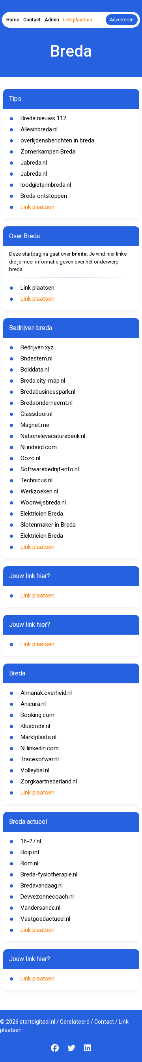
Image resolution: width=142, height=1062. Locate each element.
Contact (32, 20)
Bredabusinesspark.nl (48, 391)
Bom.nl (29, 863)
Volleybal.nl (35, 770)
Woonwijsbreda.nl (43, 502)
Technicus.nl (36, 480)
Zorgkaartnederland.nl (49, 781)
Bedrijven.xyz (37, 347)
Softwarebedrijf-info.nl (50, 469)
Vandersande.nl (40, 907)
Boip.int (30, 852)
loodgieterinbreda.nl (46, 184)
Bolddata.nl (35, 369)
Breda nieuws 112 (43, 118)
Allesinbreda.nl (39, 129)
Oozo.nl (30, 458)
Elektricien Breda (42, 513)
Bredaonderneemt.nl (47, 402)
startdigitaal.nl (37, 1021)
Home (12, 20)
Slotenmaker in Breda (48, 524)
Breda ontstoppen (44, 195)
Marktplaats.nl (38, 737)
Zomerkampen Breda (48, 151)
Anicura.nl (33, 703)
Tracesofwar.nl (40, 759)
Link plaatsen (77, 20)
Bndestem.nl (36, 358)
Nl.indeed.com (39, 447)
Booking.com (37, 715)
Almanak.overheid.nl (46, 692)
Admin (52, 20)
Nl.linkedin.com (40, 748)
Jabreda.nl (34, 162)
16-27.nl (31, 841)
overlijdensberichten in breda (57, 140)
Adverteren (122, 20)
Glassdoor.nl (36, 413)
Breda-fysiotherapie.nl (49, 874)
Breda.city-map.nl (43, 380)
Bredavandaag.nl (42, 885)
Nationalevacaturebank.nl (53, 436)
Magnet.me (35, 425)
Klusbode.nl (35, 726)
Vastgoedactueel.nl (45, 918)
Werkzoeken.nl (39, 491)
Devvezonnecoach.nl (47, 896)
